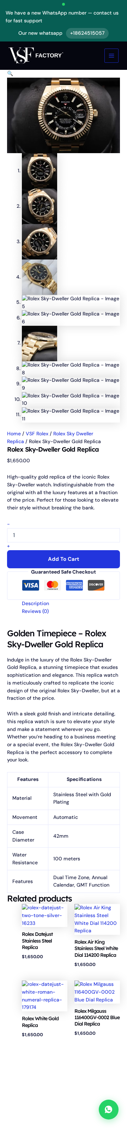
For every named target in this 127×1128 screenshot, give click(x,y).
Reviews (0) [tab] (35, 611)
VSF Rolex (37, 433)
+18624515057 (87, 33)
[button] (10, 73)
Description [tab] (35, 603)
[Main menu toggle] (111, 56)
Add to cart (63, 559)
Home (14, 433)
